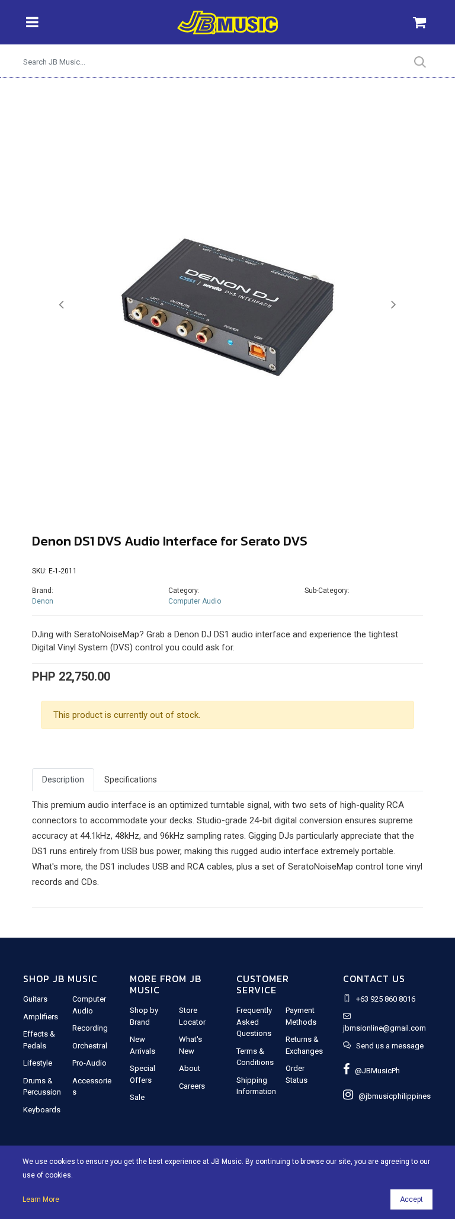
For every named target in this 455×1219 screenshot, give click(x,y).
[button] (61, 304)
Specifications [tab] (130, 779)
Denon (42, 601)
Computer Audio (194, 601)
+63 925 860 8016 (385, 999)
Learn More (41, 1199)
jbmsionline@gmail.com (384, 1028)
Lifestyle (37, 1062)
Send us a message (390, 1045)
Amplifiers (40, 1016)
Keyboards (41, 1109)
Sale (137, 1097)
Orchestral (89, 1045)
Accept (411, 1199)
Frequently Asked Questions (254, 1022)
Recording (90, 1028)
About (189, 1068)
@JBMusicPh (375, 1070)
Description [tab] (63, 779)
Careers (192, 1086)
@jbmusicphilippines (392, 1096)
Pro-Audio (89, 1062)
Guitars (35, 999)
